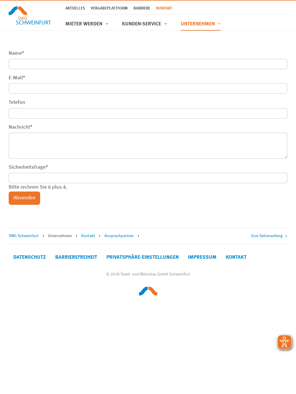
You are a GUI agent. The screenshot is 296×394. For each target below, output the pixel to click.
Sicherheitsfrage (28, 166)
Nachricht (20, 126)
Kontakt (164, 8)
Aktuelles (75, 8)
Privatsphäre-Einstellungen (142, 257)
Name (16, 52)
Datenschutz (29, 257)
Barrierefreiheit (76, 257)
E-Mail (17, 77)
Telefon (17, 102)
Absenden (24, 197)
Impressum (202, 257)
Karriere (142, 8)
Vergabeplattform (109, 8)
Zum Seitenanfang (267, 236)
